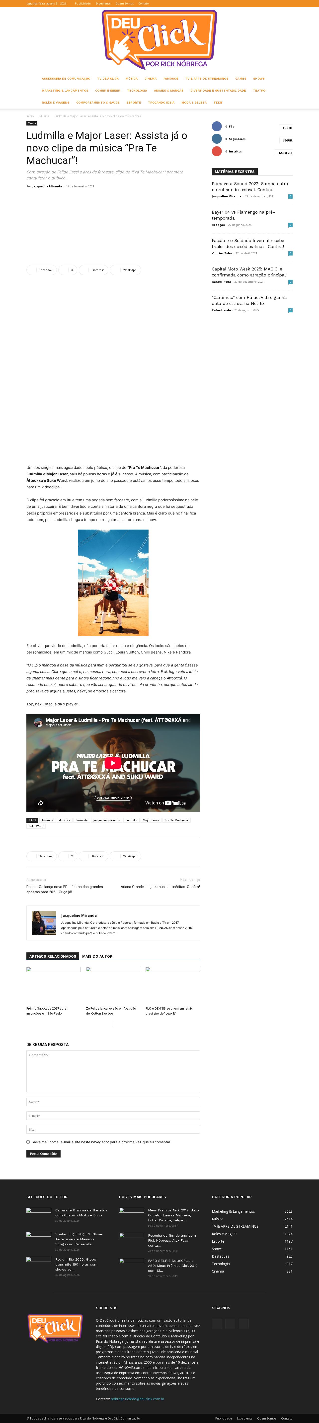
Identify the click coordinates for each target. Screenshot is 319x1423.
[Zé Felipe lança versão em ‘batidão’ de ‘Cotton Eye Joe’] (113, 985)
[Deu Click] (159, 40)
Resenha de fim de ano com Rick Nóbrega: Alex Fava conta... (172, 1240)
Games (240, 78)
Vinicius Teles (222, 253)
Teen (218, 102)
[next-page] (116, 1023)
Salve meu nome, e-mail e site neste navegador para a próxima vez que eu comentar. (101, 1142)
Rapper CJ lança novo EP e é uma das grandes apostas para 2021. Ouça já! (64, 889)
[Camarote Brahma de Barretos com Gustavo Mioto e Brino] (38, 1216)
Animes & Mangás (168, 90)
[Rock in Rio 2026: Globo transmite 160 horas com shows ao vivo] (38, 1265)
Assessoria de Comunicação (66, 78)
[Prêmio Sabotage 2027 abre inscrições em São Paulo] (53, 985)
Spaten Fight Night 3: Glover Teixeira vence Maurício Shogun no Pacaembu (79, 1239)
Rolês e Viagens (55, 102)
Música (132, 78)
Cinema (151, 78)
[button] (265, 3)
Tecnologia (137, 90)
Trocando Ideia (161, 102)
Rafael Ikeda (221, 281)
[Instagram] (280, 3)
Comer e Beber (107, 90)
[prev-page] (108, 1023)
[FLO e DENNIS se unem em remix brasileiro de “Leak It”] (173, 985)
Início (30, 116)
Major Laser (151, 820)
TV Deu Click (108, 78)
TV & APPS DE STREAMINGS (206, 78)
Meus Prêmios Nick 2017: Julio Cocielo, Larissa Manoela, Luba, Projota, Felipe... (173, 1215)
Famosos (170, 78)
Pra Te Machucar (176, 820)
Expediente (103, 3)
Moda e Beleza (194, 102)
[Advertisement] (113, 227)
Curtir (288, 128)
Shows (259, 78)
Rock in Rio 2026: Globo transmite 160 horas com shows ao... (76, 1264)
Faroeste (82, 820)
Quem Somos (124, 3)
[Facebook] (272, 3)
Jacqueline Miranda (47, 186)
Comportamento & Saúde (98, 102)
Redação (218, 225)
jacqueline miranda (106, 820)
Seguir (288, 140)
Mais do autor (97, 956)
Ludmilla (131, 820)
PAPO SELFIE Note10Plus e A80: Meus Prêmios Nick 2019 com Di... (173, 1266)
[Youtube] (289, 3)
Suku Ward (36, 826)
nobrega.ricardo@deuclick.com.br (137, 1399)
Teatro (259, 90)
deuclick (64, 820)
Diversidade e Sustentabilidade (218, 90)
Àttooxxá (48, 820)
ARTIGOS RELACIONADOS (52, 956)
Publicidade (83, 3)
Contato (143, 3)
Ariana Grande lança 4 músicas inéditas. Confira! (160, 887)
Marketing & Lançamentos (65, 90)
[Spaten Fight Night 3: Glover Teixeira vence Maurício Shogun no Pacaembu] (38, 1240)
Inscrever (285, 153)
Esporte (134, 102)
